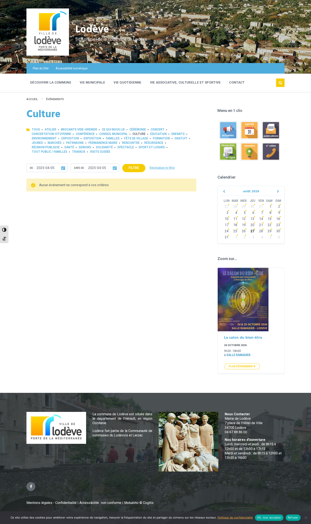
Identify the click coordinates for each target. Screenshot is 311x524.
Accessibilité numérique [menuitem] (72, 68)
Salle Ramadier (238, 355)
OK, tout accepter (269, 517)
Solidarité (104, 147)
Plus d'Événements (242, 366)
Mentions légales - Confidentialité (51, 503)
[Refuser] (306, 518)
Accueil (32, 99)
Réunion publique (46, 147)
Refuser (293, 517)
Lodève (92, 30)
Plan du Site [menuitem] (41, 68)
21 (261, 225)
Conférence (85, 134)
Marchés (55, 142)
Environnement (44, 138)
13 (252, 219)
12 (244, 219)
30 (252, 207)
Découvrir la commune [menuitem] (50, 82)
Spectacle (125, 147)
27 (226, 207)
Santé (69, 147)
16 (278, 219)
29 (244, 207)
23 (278, 225)
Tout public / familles (49, 151)
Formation (161, 138)
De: (32, 167)
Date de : (79, 167)
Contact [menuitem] (237, 82)
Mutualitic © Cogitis (139, 503)
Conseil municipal (113, 134)
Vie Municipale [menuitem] (92, 82)
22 (269, 225)
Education (158, 134)
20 (252, 225)
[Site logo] (47, 54)
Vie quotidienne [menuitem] (128, 82)
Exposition (70, 138)
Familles (113, 138)
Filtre (134, 168)
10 (226, 219)
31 (261, 207)
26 (244, 231)
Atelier (50, 129)
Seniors (85, 147)
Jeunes (37, 142)
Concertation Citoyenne (51, 134)
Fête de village (136, 138)
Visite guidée (100, 151)
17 (226, 225)
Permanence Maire (102, 142)
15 (269, 219)
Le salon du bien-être (243, 338)
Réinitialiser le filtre (162, 167)
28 (235, 207)
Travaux (78, 151)
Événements (55, 99)
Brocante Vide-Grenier (79, 129)
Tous (36, 129)
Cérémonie (137, 129)
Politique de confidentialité (235, 517)
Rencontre (131, 142)
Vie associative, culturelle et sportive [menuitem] (185, 82)
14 (261, 219)
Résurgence (153, 142)
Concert (157, 129)
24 (226, 231)
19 (244, 225)
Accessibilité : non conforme (100, 503)
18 (235, 225)
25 (235, 231)
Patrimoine (75, 142)
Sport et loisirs (152, 147)
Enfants (178, 134)
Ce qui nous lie (113, 129)
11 (235, 219)
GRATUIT (181, 138)
